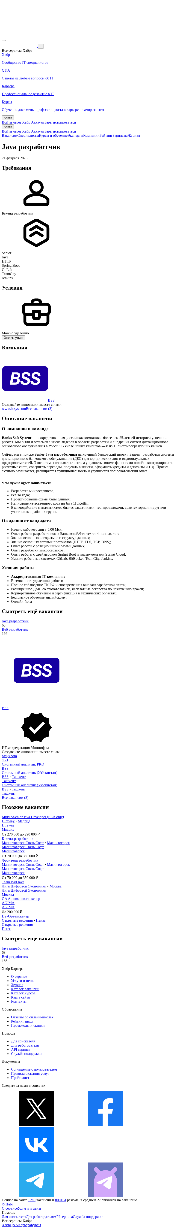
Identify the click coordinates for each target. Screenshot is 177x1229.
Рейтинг (106, 135)
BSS (51, 400)
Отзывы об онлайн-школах (32, 1017)
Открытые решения (17, 920)
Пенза (40, 920)
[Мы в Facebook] (105, 1125)
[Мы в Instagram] (105, 1160)
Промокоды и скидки (28, 1025)
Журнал (134, 135)
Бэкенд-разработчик (17, 839)
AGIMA (8, 903)
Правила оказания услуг (30, 1073)
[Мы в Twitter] (36, 1125)
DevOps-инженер (15, 916)
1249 (31, 1200)
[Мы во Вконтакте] (36, 1160)
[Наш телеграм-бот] (105, 1196)
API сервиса (20, 1049)
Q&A (14, 1225)
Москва (56, 886)
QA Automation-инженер (21, 899)
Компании (91, 135)
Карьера (24, 1225)
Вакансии (9, 135)
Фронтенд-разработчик (20, 860)
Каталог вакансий (25, 989)
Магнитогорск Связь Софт (23, 843)
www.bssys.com (14, 409)
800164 (60, 1200)
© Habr (7, 1204)
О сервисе (19, 976)
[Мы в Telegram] (36, 1196)
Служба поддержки (26, 1054)
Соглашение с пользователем (34, 1069)
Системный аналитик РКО (23, 764)
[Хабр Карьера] (20, 46)
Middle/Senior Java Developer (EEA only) (33, 817)
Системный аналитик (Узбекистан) (29, 773)
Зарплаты (120, 135)
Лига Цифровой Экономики (24, 886)
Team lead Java (13, 882)
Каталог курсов (23, 993)
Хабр (6, 1225)
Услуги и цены (22, 981)
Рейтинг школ (22, 1021)
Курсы (36, 1225)
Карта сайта (20, 997)
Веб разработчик (15, 629)
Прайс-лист (20, 1078)
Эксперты (75, 135)
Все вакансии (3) (39, 409)
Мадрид (24, 821)
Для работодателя (25, 1045)
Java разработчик (15, 621)
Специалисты (28, 135)
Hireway (8, 821)
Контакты (19, 1001)
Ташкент (19, 777)
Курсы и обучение (53, 135)
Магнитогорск (58, 843)
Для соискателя (23, 1041)
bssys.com (9, 756)
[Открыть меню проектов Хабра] (4, 40)
